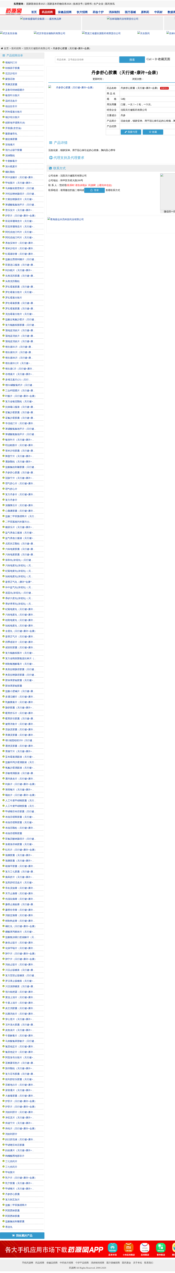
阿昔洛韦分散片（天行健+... (20, 1057)
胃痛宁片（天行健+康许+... (19, 751)
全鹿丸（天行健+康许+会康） (21, 631)
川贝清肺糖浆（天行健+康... (20, 986)
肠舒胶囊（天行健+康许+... (19, 707)
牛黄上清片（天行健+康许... (20, 1003)
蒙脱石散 (10, 79)
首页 (34, 12)
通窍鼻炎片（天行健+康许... (20, 778)
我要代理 (132, 132)
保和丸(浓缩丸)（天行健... (19, 560)
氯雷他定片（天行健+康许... (20, 1046)
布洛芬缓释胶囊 (13, 833)
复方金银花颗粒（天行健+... (20, 401)
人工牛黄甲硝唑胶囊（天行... (20, 800)
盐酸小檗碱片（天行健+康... (20, 691)
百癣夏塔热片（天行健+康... (20, 1063)
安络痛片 (10, 144)
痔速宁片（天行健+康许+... (19, 1123)
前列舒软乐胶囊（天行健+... (20, 1079)
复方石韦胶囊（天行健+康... (20, 1074)
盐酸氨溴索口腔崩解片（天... (20, 937)
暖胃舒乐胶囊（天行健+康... (20, 718)
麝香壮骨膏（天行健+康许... (20, 910)
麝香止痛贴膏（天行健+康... (20, 904)
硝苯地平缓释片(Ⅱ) (15, 122)
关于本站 (137, 1262)
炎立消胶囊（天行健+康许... (20, 1008)
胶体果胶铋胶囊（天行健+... (20, 680)
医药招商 (16, 48)
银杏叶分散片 (12, 95)
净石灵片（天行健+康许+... (19, 1117)
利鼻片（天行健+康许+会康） (21, 784)
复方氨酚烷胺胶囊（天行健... (20, 325)
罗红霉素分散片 (13, 297)
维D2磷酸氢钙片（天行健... (19, 385)
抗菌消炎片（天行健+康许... (20, 1013)
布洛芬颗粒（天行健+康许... (20, 828)
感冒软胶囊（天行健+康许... (20, 647)
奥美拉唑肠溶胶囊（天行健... (20, 669)
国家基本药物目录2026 (59, 4)
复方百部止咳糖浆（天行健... (20, 975)
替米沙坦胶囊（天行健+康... (20, 450)
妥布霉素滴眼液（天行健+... (20, 757)
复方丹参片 (11, 500)
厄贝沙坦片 (11, 73)
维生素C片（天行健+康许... (19, 368)
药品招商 (47, 12)
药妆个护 (98, 12)
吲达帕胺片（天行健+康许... (20, 445)
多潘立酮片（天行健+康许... (20, 696)
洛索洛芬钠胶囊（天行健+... (20, 844)
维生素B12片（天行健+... (18, 363)
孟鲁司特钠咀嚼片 (14, 90)
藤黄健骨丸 (11, 133)
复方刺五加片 (12, 1199)
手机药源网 (27, 1262)
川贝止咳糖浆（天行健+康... (20, 970)
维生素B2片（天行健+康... (19, 352)
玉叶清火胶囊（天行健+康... (20, 1024)
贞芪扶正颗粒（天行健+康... (20, 543)
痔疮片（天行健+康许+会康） (21, 1128)
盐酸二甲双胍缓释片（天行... (20, 516)
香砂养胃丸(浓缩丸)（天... (19, 604)
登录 (96, 190)
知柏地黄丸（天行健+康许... (20, 625)
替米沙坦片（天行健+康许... (20, 248)
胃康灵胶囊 (11, 84)
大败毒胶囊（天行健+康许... (20, 1095)
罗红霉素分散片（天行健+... (20, 292)
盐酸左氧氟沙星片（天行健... (20, 319)
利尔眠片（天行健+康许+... (19, 270)
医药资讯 (110, 4)
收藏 (154, 132)
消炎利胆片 (11, 1134)
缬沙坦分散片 (12, 117)
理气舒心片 (11, 489)
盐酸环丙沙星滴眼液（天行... (20, 762)
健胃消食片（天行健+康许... (20, 724)
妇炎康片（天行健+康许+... (19, 1150)
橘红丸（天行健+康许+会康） (21, 926)
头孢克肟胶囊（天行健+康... (20, 276)
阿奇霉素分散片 (13, 112)
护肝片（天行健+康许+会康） (21, 215)
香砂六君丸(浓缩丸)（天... (19, 598)
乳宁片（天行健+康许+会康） (21, 1177)
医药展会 (126, 1262)
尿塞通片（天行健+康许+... (19, 1090)
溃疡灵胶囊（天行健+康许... (20, 729)
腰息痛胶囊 (11, 139)
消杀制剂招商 (97, 1262)
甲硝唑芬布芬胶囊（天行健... (20, 811)
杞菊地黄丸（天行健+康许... (20, 609)
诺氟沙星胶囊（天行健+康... (20, 412)
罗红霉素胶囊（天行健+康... (20, 286)
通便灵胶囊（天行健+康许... (20, 746)
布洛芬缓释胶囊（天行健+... (20, 817)
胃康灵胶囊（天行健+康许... (20, 735)
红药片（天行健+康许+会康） (21, 849)
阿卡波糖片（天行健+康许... (20, 177)
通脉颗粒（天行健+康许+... (19, 461)
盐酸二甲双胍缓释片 (16, 1205)
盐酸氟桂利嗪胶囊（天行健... (20, 467)
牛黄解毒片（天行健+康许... (20, 1035)
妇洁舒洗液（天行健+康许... (20, 1139)
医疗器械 (130, 12)
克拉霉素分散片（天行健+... (20, 314)
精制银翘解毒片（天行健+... (20, 664)
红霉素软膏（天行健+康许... (20, 254)
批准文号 (78, 4)
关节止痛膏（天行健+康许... (20, 893)
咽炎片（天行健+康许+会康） (21, 795)
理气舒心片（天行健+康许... (20, 483)
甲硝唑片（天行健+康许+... (19, 1188)
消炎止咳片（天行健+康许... (20, 964)
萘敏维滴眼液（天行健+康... (20, 773)
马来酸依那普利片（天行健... (20, 188)
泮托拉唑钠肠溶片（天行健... (20, 194)
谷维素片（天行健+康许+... (19, 374)
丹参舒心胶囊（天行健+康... (20, 472)
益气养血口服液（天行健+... (20, 532)
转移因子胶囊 (12, 68)
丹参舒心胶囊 (12, 1194)
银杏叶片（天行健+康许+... (19, 440)
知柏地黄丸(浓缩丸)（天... (19, 576)
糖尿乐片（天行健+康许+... (19, 527)
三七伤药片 (11, 1161)
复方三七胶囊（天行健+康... (20, 871)
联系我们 (148, 1262)
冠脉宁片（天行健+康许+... (19, 478)
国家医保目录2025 (35, 4)
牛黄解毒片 (11, 161)
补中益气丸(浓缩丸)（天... (19, 587)
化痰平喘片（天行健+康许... (20, 948)
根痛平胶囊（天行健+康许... (20, 866)
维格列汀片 (11, 62)
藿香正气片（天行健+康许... (20, 636)
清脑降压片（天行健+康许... (20, 505)
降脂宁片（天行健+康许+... (19, 456)
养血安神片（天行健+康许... (20, 243)
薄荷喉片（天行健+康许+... (19, 789)
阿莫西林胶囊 (12, 1210)
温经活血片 (11, 101)
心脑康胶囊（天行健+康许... (20, 511)
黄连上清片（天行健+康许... (20, 997)
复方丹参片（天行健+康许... (20, 494)
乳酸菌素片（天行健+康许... (20, 702)
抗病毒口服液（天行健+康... (20, 407)
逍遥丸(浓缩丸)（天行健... (19, 593)
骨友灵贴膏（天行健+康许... (20, 888)
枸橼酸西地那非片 (14, 1156)
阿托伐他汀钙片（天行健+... (20, 232)
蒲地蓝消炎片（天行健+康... (20, 330)
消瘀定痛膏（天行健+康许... (20, 915)
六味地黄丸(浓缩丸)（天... (19, 565)
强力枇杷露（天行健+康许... (20, 992)
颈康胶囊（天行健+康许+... (19, 855)
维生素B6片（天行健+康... (19, 358)
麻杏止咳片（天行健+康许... (20, 942)
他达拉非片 (11, 106)
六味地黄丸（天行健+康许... (20, 614)
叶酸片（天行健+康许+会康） (21, 396)
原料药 (145, 12)
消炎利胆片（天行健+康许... (20, 1112)
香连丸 (8, 1227)
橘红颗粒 (10, 172)
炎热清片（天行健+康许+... (19, 1030)
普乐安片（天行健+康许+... (19, 210)
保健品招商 (65, 12)
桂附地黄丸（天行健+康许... (20, 620)
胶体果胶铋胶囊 (13, 686)
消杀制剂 (114, 12)
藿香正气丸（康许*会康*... (19, 582)
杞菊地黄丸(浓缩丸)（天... (19, 571)
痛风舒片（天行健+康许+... (19, 877)
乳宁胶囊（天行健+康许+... (19, 1183)
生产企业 (98, 4)
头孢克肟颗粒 (12, 281)
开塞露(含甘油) (13, 128)
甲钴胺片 (10, 1172)
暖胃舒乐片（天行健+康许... (20, 713)
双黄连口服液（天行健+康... (20, 265)
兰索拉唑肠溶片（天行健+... (20, 199)
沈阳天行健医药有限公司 (37, 48)
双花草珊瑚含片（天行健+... (20, 221)
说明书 (88, 4)
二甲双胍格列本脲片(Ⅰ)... (18, 522)
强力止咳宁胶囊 (13, 150)
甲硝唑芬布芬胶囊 (14, 1145)
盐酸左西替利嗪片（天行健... (20, 259)
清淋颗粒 (10, 155)
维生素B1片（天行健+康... (19, 347)
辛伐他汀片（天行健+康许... (20, 423)
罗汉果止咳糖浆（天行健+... (20, 981)
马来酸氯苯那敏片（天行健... (20, 1041)
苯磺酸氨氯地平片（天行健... (20, 204)
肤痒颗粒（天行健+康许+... (19, 1068)
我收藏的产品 (23, 1235)
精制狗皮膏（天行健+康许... (20, 921)
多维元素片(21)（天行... (18, 379)
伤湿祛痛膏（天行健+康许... (20, 899)
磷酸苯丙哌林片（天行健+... (20, 931)
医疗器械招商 (113, 1262)
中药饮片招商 (66, 1262)
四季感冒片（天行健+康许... (20, 642)
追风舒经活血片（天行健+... (20, 882)
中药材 (158, 12)
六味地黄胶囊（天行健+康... (20, 549)
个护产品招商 (82, 1262)
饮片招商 (82, 12)
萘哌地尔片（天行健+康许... (20, 1085)
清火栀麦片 (11, 166)
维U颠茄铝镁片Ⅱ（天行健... (19, 740)
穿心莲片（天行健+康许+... (19, 1019)
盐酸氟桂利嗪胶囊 (14, 1221)
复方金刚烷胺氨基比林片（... (20, 658)
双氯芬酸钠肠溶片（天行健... (20, 839)
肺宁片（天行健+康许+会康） (21, 953)
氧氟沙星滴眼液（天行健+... (20, 767)
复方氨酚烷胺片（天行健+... (20, 653)
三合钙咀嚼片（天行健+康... (20, 390)
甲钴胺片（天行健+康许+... (19, 183)
